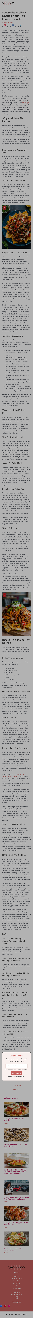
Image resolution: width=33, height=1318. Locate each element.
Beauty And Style (16, 1294)
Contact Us (16, 1281)
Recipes (6, 1123)
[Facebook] (1, 1306)
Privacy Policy (16, 1283)
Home (16, 1285)
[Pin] (4, 208)
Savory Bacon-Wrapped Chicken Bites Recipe (16, 1223)
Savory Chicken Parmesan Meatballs (14, 1120)
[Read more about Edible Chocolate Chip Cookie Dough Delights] (16, 1135)
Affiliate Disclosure (16, 1278)
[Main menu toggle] (29, 3)
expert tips (25, 103)
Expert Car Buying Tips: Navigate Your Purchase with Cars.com (16, 1198)
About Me (16, 1276)
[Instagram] (9, 1306)
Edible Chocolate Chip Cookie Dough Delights (15, 1145)
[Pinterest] (5, 1306)
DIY (16, 1299)
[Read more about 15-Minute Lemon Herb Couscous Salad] (16, 1238)
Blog (16, 1296)
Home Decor (17, 1292)
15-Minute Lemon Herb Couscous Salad (13, 1249)
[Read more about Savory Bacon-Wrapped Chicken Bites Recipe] (16, 1213)
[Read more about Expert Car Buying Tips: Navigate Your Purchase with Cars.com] (16, 1187)
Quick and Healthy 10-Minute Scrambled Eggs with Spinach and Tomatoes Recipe (15, 1171)
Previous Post (16, 1085)
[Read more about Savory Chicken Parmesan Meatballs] (16, 1109)
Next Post (16, 1089)
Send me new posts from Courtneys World (17, 1069)
